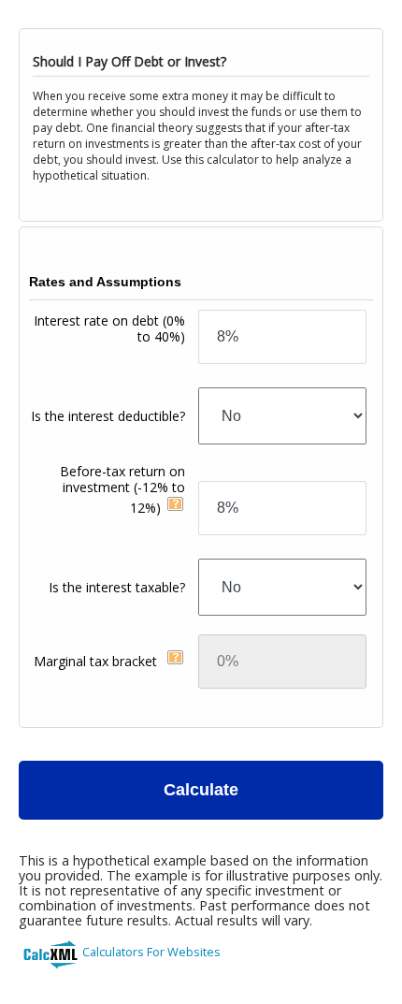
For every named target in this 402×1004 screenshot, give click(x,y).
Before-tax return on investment (122, 489)
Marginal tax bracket (97, 661)
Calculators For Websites (151, 951)
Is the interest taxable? (117, 587)
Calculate (201, 789)
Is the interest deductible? (108, 416)
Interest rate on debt (109, 328)
